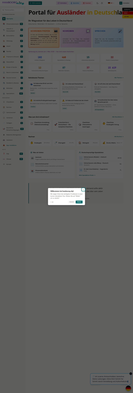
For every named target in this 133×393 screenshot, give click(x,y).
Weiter (79, 202)
